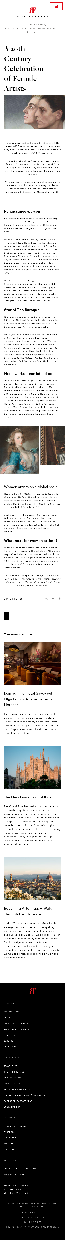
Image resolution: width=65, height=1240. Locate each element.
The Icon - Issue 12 (32, 1217)
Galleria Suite (32, 1222)
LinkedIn (9, 1149)
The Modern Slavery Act (18, 1089)
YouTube (9, 1144)
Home (7, 28)
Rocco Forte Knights (16, 1029)
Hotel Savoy (31, 243)
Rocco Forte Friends (16, 1023)
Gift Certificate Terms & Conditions (25, 1095)
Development (12, 1035)
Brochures (10, 1047)
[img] (32, 663)
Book (56, 6)
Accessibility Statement (18, 1101)
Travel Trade (11, 1066)
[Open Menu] (8, 6)
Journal (19, 28)
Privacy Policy (12, 1078)
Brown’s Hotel (38, 394)
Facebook (9, 1132)
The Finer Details (14, 1072)
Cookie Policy (12, 1084)
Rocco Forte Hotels (38, 579)
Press (7, 1018)
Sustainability (12, 1107)
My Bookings (11, 1012)
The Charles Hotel (36, 521)
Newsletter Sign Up (15, 1126)
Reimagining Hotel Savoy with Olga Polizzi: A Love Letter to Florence (29, 699)
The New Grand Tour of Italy (27, 797)
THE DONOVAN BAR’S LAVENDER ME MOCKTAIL (32, 1227)
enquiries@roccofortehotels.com (25, 1169)
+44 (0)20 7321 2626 (14, 1175)
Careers (8, 1041)
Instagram (10, 1138)
